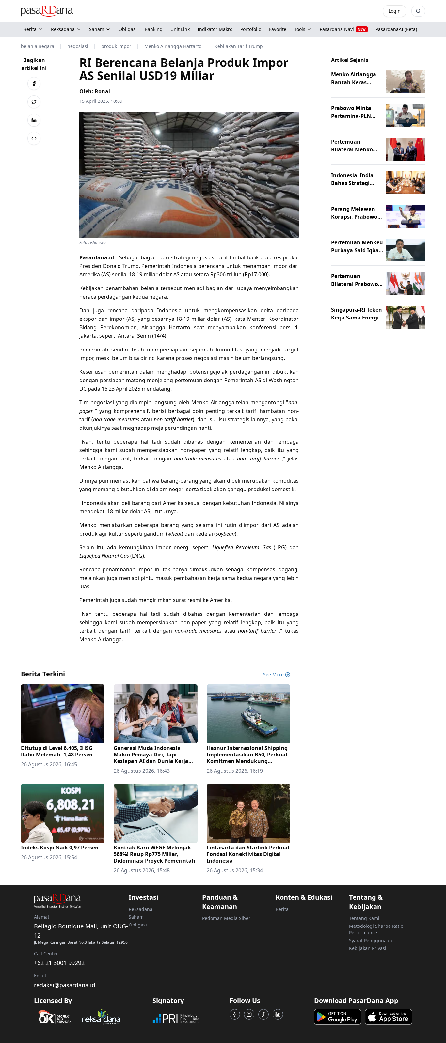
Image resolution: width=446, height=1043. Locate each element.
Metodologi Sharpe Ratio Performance (376, 929)
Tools (299, 29)
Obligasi (138, 925)
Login (395, 11)
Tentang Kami (364, 918)
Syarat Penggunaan (370, 940)
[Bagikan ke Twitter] (33, 101)
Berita (30, 29)
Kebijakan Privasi (367, 948)
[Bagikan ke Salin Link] (33, 138)
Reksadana (63, 29)
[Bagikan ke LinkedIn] (33, 120)
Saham (96, 29)
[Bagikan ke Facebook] (33, 83)
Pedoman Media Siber (226, 918)
